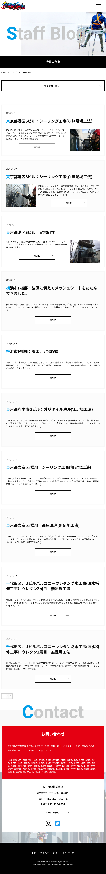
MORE (37, 147)
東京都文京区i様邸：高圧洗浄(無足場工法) (43, 525)
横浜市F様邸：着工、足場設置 (32, 351)
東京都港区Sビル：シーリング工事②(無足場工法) (49, 121)
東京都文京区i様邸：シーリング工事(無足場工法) (48, 467)
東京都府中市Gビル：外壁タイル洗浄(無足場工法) (49, 409)
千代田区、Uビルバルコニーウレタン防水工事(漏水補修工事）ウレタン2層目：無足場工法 (52, 585)
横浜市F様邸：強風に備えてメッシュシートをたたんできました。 (51, 290)
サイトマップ (68, 853)
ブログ (14, 72)
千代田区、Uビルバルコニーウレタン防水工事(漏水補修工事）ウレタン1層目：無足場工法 (52, 649)
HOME (3, 72)
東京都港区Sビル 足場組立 (30, 232)
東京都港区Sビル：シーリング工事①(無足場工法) (49, 176)
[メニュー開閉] (98, 5)
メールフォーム (53, 812)
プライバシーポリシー (50, 853)
